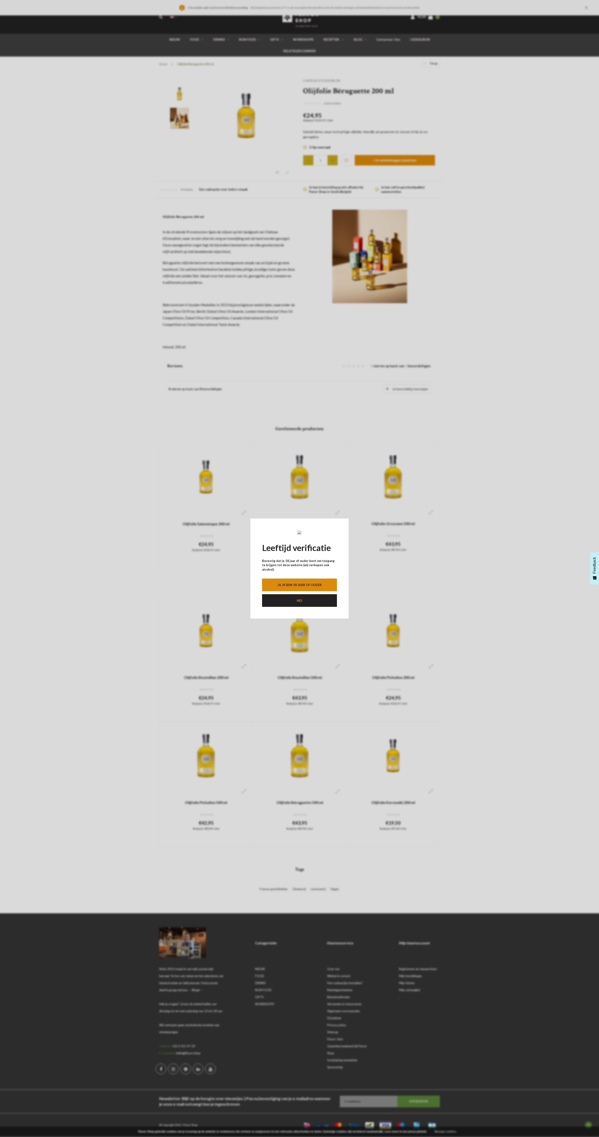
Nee (299, 600)
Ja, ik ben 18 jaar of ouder (300, 585)
